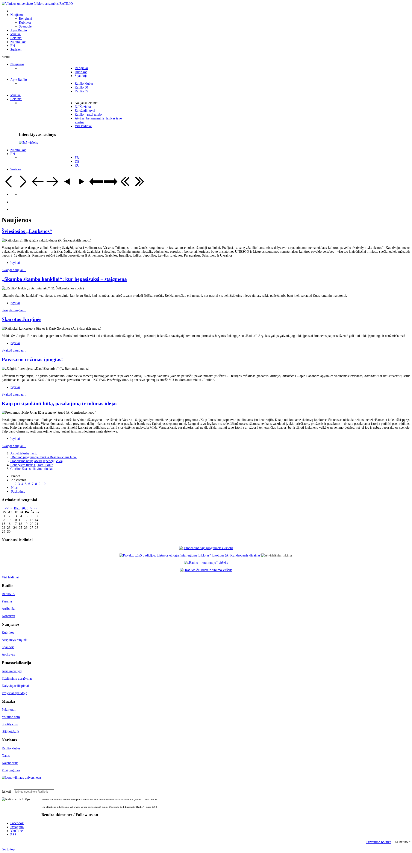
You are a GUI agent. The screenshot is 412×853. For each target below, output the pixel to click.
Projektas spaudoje (14, 693)
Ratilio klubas (11, 748)
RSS (13, 834)
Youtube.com (11, 717)
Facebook (17, 823)
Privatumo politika (378, 842)
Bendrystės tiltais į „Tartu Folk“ (31, 465)
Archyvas (8, 654)
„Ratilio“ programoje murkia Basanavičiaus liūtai (43, 457)
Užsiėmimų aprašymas (17, 678)
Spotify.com (10, 724)
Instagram (17, 827)
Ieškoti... (7, 791)
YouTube (16, 831)
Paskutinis (18, 491)
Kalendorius (10, 763)
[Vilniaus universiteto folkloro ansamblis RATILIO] (37, 3)
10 (43, 484)
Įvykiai (15, 262)
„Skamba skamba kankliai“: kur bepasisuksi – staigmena (64, 279)
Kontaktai (8, 616)
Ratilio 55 (8, 594)
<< (7, 508)
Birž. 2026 (21, 508)
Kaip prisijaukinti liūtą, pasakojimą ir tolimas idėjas (59, 403)
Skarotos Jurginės (21, 319)
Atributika (8, 608)
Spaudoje (8, 647)
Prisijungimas (11, 770)
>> (36, 508)
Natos (6, 755)
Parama (7, 601)
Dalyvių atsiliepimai (15, 686)
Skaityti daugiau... (14, 270)
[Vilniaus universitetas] (21, 777)
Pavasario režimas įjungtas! (32, 359)
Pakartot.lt (8, 709)
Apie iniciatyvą (12, 671)
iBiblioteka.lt (10, 731)
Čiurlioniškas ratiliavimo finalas (31, 469)
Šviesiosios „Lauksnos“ (27, 231)
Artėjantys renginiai (15, 640)
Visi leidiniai (10, 577)
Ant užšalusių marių (23, 453)
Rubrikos (8, 632)
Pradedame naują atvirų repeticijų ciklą (36, 461)
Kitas (14, 487)
